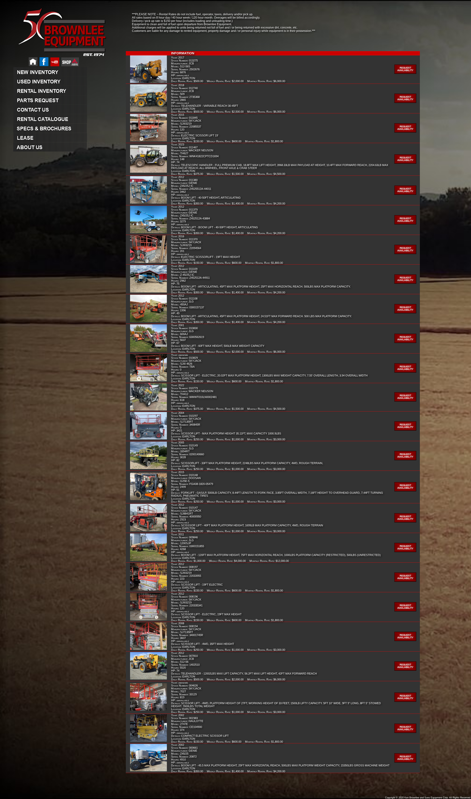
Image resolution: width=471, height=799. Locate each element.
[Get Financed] (60, 137)
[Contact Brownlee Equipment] (60, 109)
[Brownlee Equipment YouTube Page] (54, 65)
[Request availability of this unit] (405, 72)
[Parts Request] (60, 100)
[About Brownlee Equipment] (60, 147)
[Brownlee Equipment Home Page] (32, 65)
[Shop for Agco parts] (69, 65)
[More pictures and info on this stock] (148, 82)
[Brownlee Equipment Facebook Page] (43, 65)
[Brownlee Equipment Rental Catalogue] (60, 118)
